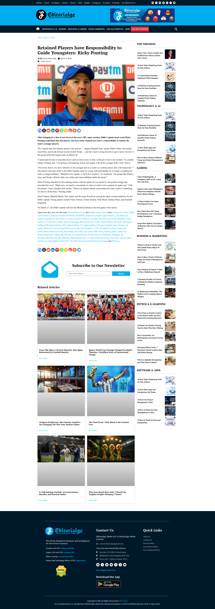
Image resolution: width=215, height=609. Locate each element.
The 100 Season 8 (103, 228)
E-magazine (96, 3)
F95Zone (115, 241)
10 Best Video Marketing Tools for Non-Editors (149, 66)
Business (62, 29)
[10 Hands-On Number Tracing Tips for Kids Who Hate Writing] (170, 326)
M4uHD (49, 238)
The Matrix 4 (61, 219)
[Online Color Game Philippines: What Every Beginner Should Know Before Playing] (170, 190)
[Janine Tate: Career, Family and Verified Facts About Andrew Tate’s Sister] (170, 54)
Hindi (80, 3)
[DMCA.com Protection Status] (61, 576)
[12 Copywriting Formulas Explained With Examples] (170, 76)
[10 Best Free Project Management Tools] (170, 401)
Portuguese (55, 3)
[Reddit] (48, 130)
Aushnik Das (69, 552)
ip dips (58, 238)
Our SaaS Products (115, 29)
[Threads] (170, 3)
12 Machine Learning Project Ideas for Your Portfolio (148, 87)
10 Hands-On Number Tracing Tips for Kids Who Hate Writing (150, 326)
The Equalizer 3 (87, 228)
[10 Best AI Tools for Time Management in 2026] (170, 411)
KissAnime (68, 231)
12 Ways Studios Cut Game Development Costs (148, 202)
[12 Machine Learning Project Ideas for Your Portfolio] (170, 86)
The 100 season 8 (77, 241)
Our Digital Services (128, 3)
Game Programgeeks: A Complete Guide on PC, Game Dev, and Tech (149, 179)
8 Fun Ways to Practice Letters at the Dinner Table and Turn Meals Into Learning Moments (149, 315)
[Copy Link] (66, 130)
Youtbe (107, 231)
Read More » (43, 358)
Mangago (116, 234)
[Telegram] (79, 130)
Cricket (52, 37)
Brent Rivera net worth (89, 222)
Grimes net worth (120, 212)
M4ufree (66, 238)
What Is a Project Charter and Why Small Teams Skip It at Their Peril (149, 247)
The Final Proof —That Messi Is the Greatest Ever (109, 423)
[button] (176, 29)
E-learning (115, 3)
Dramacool (90, 215)
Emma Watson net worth (111, 222)
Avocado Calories (118, 238)
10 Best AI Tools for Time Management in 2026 (147, 411)
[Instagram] (167, 3)
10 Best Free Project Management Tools (145, 401)
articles (104, 212)
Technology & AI (49, 29)
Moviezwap (66, 234)
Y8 (73, 234)
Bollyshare (48, 234)
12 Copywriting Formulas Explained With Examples (147, 76)
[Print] (75, 130)
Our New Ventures (140, 29)
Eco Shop (106, 3)
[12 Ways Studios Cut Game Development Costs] (170, 202)
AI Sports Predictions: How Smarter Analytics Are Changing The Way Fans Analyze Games (60, 423)
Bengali (87, 3)
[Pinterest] (160, 3)
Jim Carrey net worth (83, 231)
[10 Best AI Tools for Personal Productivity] (170, 421)
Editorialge (123, 601)
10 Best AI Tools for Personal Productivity (149, 421)
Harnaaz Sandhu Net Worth (63, 215)
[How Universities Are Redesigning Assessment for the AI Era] (170, 336)
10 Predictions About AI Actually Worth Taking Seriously (147, 98)
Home (40, 37)
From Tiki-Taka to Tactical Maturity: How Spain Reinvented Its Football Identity (61, 351)
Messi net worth (50, 228)
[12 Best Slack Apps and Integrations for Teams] (170, 148)
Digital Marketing (96, 29)
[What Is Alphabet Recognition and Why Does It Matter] (170, 361)
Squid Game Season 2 (105, 215)
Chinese (73, 3)
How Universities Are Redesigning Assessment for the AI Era (150, 337)
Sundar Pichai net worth (96, 241)
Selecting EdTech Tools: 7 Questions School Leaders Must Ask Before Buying (149, 350)
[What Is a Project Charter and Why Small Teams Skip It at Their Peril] (170, 246)
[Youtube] (174, 3)
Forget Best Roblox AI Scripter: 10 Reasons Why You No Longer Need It (150, 226)
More (127, 29)
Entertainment (73, 212)
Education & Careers (77, 29)
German (65, 3)
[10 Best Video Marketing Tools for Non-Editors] (170, 66)
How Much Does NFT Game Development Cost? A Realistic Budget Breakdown (149, 213)
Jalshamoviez (81, 234)
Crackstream (49, 219)
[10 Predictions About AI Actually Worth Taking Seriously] (170, 97)
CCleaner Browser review (99, 238)
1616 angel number (70, 225)
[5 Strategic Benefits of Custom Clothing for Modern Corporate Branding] (170, 280)
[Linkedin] (163, 3)
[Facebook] (153, 3)
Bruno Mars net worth (53, 231)
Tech (82, 212)
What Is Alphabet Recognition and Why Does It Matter (149, 361)
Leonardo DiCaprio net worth (103, 219)
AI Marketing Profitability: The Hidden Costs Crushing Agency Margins (149, 294)
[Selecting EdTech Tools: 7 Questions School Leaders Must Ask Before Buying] (170, 348)
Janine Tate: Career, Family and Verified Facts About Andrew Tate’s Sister (149, 55)
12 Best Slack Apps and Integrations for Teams (146, 148)
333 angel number (104, 225)
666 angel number (53, 225)
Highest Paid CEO (61, 241)
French (46, 3)
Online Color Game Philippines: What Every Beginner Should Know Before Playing (150, 191)
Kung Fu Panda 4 (81, 219)
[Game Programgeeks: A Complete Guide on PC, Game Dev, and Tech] (170, 178)
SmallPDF (80, 215)
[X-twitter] (156, 3)
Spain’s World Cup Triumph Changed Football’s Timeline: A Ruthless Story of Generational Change (110, 352)
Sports (46, 37)
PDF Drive (98, 231)
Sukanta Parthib (67, 548)
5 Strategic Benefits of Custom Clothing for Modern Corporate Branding (149, 281)
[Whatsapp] (61, 130)
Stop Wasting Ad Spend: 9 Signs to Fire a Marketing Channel (150, 270)
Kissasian (107, 234)
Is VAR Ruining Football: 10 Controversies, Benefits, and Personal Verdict (58, 493)
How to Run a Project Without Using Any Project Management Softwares (150, 160)
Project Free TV (95, 234)
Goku (70, 219)
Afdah (57, 234)
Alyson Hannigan (71, 222)
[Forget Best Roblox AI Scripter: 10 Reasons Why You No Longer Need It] (170, 224)
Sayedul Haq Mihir (66, 556)
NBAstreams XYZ (79, 238)
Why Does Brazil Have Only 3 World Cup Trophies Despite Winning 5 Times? (107, 493)
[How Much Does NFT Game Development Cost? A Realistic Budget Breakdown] (170, 212)
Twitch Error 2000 (54, 222)
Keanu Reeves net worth (68, 228)
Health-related (95, 212)
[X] (44, 130)
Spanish (39, 3)
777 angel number (87, 225)
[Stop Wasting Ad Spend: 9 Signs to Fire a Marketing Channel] (170, 270)
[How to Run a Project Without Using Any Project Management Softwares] (170, 159)
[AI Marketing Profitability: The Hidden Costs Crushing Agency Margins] (170, 293)
